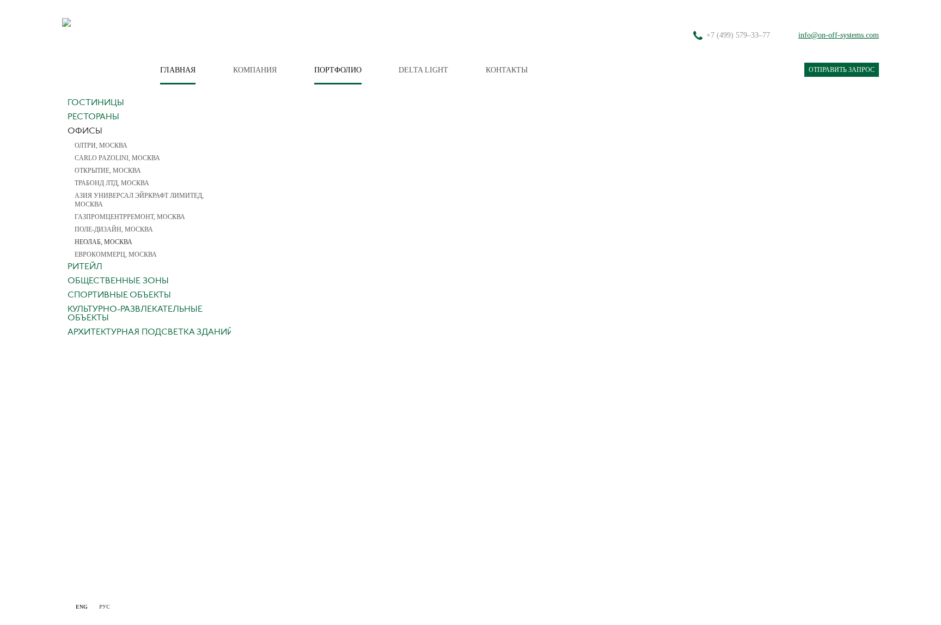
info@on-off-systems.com (838, 35)
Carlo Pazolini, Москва (117, 158)
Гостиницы (96, 103)
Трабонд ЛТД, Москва (112, 183)
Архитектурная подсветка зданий (151, 332)
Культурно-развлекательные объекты (135, 314)
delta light (423, 70)
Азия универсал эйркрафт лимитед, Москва (139, 200)
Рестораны (93, 117)
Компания (255, 70)
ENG (82, 607)
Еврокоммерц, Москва (116, 254)
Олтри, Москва (101, 145)
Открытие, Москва (108, 170)
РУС (104, 607)
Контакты (507, 70)
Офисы (85, 131)
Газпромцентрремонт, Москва (130, 217)
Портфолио (338, 70)
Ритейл (85, 267)
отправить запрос (842, 70)
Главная (177, 70)
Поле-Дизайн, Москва (114, 229)
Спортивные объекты (119, 295)
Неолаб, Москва (103, 242)
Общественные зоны (118, 281)
